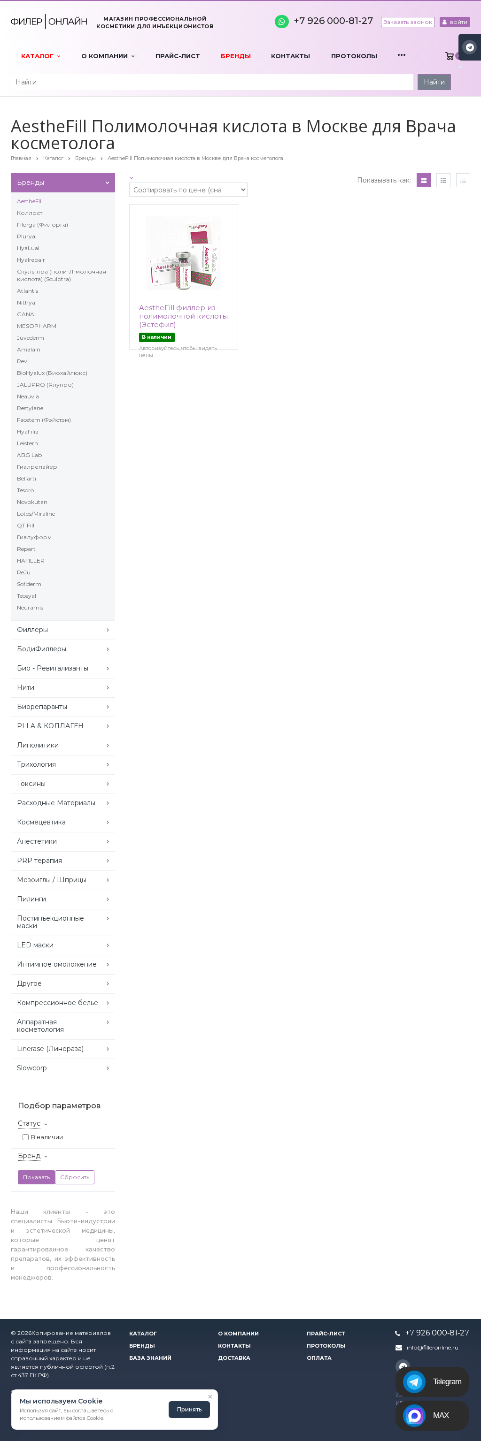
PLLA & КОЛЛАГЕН (50, 726)
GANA (25, 314)
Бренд (29, 1155)
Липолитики (38, 745)
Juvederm (30, 337)
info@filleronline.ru (432, 1347)
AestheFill (30, 201)
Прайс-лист (177, 56)
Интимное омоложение (57, 964)
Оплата (319, 1358)
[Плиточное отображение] (424, 180)
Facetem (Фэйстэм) (44, 419)
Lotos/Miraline (36, 513)
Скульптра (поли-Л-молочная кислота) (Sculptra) (61, 275)
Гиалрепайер (37, 466)
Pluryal (27, 236)
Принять (189, 1409)
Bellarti (26, 478)
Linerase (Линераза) (50, 1049)
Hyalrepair (31, 259)
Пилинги (31, 899)
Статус (29, 1123)
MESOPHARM (36, 325)
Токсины (31, 783)
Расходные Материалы (56, 803)
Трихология (36, 764)
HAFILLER (31, 560)
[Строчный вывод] (443, 180)
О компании (106, 56)
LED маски (35, 945)
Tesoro (25, 490)
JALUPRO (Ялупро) (45, 384)
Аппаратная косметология (40, 1026)
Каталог (39, 56)
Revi (23, 361)
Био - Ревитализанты (52, 668)
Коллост (29, 212)
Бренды (236, 56)
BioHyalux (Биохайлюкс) (52, 372)
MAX (441, 1415)
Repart (26, 548)
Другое (29, 983)
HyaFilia (28, 431)
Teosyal (26, 595)
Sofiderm (29, 583)
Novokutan (32, 501)
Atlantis (27, 290)
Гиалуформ (34, 537)
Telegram (447, 1381)
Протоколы (354, 56)
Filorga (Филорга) (42, 224)
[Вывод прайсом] (463, 180)
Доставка (234, 1358)
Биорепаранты (42, 706)
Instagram (469, 47)
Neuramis (30, 607)
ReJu (24, 572)
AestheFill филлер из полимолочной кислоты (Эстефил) (183, 316)
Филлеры (32, 629)
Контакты (290, 56)
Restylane (30, 408)
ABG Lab (29, 454)
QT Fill (25, 525)
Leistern (27, 443)
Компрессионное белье (57, 1003)
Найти (434, 82)
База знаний (150, 1358)
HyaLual (28, 248)
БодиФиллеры (41, 649)
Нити (25, 687)
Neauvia (28, 396)
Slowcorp (32, 1068)
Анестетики (37, 841)
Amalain (28, 349)
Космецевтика (41, 822)
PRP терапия (39, 860)
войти (458, 21)
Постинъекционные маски (50, 922)
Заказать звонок (408, 21)
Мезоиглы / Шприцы (51, 880)
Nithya (26, 302)
